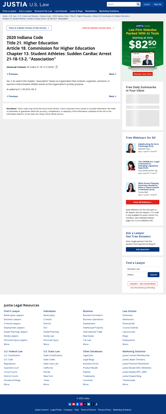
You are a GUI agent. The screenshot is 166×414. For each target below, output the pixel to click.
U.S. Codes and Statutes (28, 16)
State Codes (49, 359)
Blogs (125, 336)
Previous (13, 74)
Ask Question (142, 249)
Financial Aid (128, 323)
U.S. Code (8, 359)
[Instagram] (81, 404)
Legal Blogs (88, 359)
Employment (89, 323)
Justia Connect (42, 410)
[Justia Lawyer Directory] (96, 404)
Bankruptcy (49, 315)
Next (111, 74)
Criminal (47, 319)
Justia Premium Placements (136, 363)
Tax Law (87, 340)
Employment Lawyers (14, 327)
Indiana (63, 108)
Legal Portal (56, 410)
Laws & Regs (76, 11)
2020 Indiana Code (60, 16)
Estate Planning (51, 331)
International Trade (92, 331)
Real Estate (88, 336)
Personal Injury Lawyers (15, 340)
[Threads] (85, 404)
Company (68, 410)
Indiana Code (45, 16)
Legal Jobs (88, 355)
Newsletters (91, 11)
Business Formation (92, 315)
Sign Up (157, 4)
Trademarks (89, 376)
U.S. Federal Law (13, 351)
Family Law (48, 336)
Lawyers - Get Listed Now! (143, 283)
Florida (46, 372)
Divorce (47, 323)
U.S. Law (12, 16)
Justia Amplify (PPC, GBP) (135, 372)
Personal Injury (50, 340)
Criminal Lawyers (12, 323)
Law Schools (61, 11)
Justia (5, 16)
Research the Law (43, 11)
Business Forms (90, 363)
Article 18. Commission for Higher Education (111, 16)
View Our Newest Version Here (96, 28)
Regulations (10, 363)
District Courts (11, 376)
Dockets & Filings (12, 380)
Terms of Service (88, 410)
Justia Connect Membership (136, 355)
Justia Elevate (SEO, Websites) (137, 367)
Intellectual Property (93, 327)
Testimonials (129, 380)
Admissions (128, 319)
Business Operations (93, 319)
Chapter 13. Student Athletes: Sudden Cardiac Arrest (24, 19)
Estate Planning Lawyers (16, 331)
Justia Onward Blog (132, 376)
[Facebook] (77, 404)
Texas (46, 380)
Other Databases (92, 351)
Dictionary (128, 315)
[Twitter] (92, 404)
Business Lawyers (12, 319)
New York (48, 376)
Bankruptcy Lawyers (14, 315)
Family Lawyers (11, 336)
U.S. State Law (51, 351)
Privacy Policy (104, 410)
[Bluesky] (88, 404)
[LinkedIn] (69, 404)
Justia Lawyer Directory (134, 359)
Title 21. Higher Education (80, 16)
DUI (45, 327)
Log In (147, 4)
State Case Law (50, 363)
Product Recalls (90, 367)
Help (76, 410)
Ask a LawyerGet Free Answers (138, 234)
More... (7, 344)
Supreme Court (11, 367)
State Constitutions (52, 355)
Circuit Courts (10, 372)
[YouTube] (73, 404)
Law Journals (129, 331)
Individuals (49, 311)
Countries (88, 380)
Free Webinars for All (140, 137)
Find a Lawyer (9, 11)
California (48, 367)
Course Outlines (130, 327)
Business (88, 311)
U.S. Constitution (12, 355)
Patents (87, 372)
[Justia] (15, 4)
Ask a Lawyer (26, 11)
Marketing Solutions (109, 11)
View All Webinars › (142, 202)
